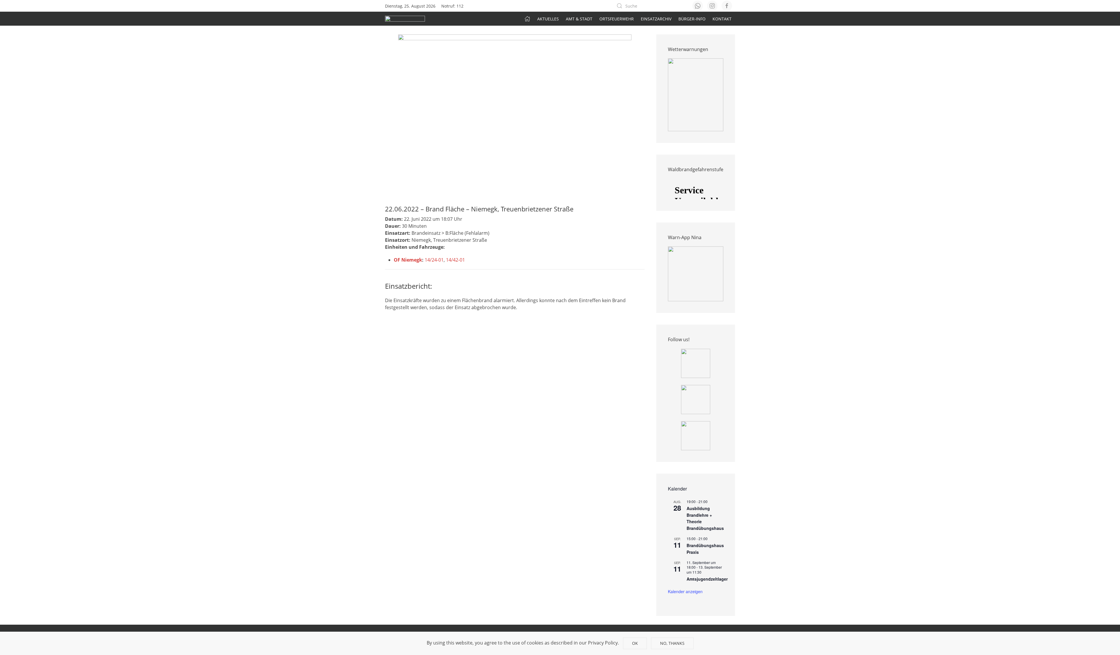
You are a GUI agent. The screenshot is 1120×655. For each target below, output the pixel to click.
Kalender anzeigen (685, 591)
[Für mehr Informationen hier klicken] (695, 94)
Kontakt (722, 19)
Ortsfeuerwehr (616, 19)
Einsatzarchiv (656, 19)
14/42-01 (455, 260)
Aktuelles (548, 19)
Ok (635, 643)
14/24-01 (434, 260)
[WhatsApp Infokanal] (695, 363)
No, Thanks (672, 643)
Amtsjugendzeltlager (707, 579)
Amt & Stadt (579, 19)
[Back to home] (405, 19)
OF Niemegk (408, 260)
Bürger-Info (692, 19)
